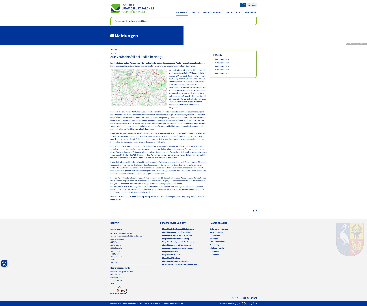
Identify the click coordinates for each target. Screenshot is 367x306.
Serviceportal (233, 12)
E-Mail (112, 259)
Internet (113, 262)
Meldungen (214, 238)
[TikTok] (245, 303)
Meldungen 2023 (222, 66)
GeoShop (215, 254)
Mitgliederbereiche (217, 248)
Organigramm (215, 235)
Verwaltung (182, 12)
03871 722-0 (115, 251)
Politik (195, 12)
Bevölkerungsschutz (217, 245)
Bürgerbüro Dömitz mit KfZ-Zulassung (176, 232)
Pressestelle (115, 303)
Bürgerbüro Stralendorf (171, 255)
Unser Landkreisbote (217, 242)
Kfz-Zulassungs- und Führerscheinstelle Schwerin (180, 264)
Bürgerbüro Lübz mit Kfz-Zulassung (175, 239)
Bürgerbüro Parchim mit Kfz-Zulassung (176, 245)
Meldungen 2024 (222, 63)
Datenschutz (155, 303)
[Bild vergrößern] (139, 88)
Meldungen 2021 (222, 73)
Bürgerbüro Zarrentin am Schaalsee (175, 261)
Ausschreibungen (216, 232)
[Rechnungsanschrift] (133, 275)
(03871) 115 (114, 254)
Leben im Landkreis (212, 12)
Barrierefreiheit (129, 303)
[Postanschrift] (133, 245)
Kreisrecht (250, 12)
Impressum (143, 303)
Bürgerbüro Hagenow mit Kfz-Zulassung (177, 235)
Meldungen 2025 (222, 59)
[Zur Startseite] (132, 8)
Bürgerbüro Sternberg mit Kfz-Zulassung (177, 248)
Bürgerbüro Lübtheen (170, 251)
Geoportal (215, 251)
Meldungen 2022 (222, 70)
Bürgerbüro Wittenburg (171, 258)
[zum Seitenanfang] (255, 210)
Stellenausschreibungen (219, 229)
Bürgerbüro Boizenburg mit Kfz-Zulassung (178, 229)
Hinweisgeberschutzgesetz (173, 303)
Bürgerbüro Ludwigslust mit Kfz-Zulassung (178, 242)
